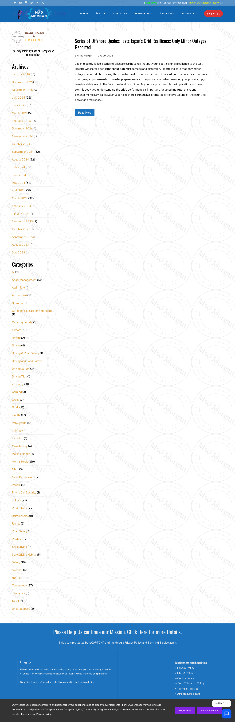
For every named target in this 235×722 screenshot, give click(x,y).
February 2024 (21, 206)
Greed (15, 399)
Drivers (16, 338)
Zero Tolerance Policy (190, 683)
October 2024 (21, 144)
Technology (19, 585)
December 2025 (22, 82)
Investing (17, 438)
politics (16, 500)
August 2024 (20, 159)
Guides (16, 407)
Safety (16, 562)
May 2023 (18, 252)
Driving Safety (21, 368)
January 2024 (21, 214)
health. (16, 415)
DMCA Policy (185, 673)
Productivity (19, 508)
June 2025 (19, 105)
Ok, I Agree (185, 710)
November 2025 (22, 90)
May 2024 (18, 183)
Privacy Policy (209, 710)
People (16, 485)
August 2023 (20, 244)
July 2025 (18, 97)
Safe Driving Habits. (24, 554)
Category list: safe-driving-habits (32, 311)
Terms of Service (158, 642)
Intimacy (17, 430)
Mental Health (20, 461)
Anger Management (24, 280)
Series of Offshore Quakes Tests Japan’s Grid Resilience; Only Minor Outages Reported (140, 44)
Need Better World (23, 477)
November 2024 (22, 136)
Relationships (20, 516)
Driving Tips (19, 376)
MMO (15, 469)
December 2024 (22, 128)
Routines (17, 539)
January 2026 (21, 74)
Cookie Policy (185, 678)
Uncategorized (21, 608)
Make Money (19, 446)
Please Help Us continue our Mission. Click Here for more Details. (117, 632)
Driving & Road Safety (25, 353)
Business (17, 303)
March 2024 (20, 198)
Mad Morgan (85, 55)
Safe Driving (19, 547)
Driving (16, 345)
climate (16, 330)
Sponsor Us (151, 2)
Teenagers (18, 593)
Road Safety (19, 531)
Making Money (21, 454)
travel (15, 601)
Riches (16, 523)
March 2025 (19, 113)
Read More (84, 112)
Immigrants (19, 423)
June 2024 (19, 175)
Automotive (19, 295)
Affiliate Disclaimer (188, 694)
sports (16, 578)
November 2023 (22, 221)
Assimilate (18, 287)
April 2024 (19, 190)
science (16, 570)
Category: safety (22, 322)
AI (13, 272)
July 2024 (18, 167)
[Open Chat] (226, 713)
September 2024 (23, 151)
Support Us (213, 13)
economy (18, 384)
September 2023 (23, 237)
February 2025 (21, 121)
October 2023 (21, 229)
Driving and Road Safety (27, 361)
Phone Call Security (24, 492)
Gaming (17, 392)
